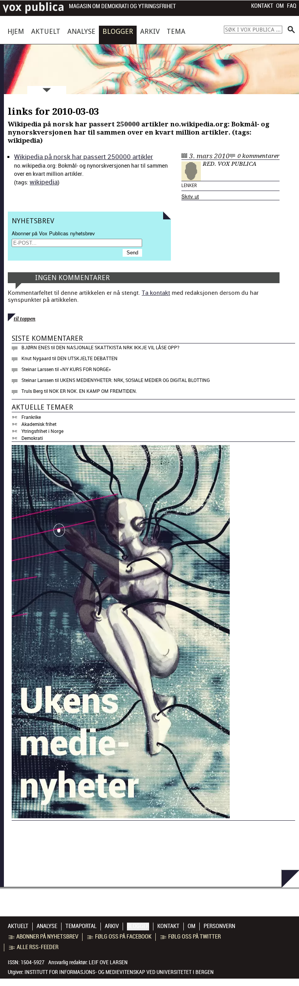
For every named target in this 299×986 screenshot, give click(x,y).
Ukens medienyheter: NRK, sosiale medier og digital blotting (135, 380)
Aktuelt (45, 31)
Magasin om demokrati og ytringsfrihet (122, 6)
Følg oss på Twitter (194, 936)
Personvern (219, 926)
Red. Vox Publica (230, 163)
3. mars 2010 (209, 156)
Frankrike (31, 417)
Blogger (117, 31)
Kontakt (262, 5)
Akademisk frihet (38, 424)
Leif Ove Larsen (108, 962)
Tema (176, 31)
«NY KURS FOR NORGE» (85, 369)
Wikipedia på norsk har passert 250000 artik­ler (83, 156)
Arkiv (150, 31)
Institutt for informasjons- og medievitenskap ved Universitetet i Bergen (119, 972)
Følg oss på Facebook (123, 936)
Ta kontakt (156, 292)
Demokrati (32, 438)
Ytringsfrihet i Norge (42, 431)
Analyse (81, 31)
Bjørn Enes (35, 347)
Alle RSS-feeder (37, 947)
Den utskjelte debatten (87, 358)
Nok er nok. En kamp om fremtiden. (93, 391)
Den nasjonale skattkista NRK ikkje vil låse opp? (117, 347)
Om (280, 5)
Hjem (15, 31)
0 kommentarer (258, 155)
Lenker (189, 185)
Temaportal (81, 926)
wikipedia (44, 181)
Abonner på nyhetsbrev (47, 936)
